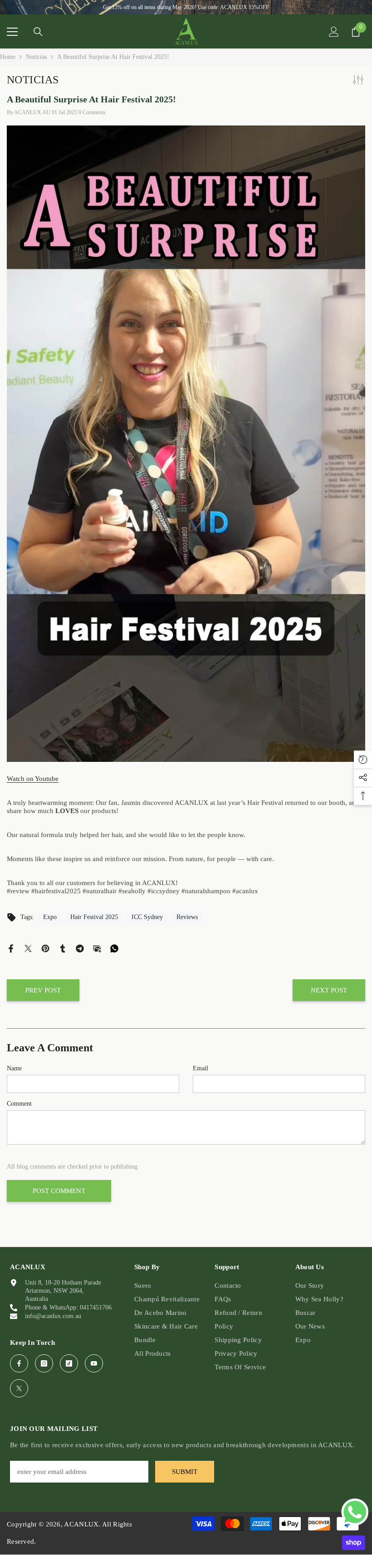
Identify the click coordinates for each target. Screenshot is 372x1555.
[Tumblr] (63, 947)
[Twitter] (28, 947)
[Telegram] (80, 947)
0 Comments (92, 112)
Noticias (36, 56)
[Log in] (334, 32)
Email (200, 1068)
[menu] (12, 31)
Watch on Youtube (33, 778)
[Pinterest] (45, 947)
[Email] (97, 947)
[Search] (38, 31)
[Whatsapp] (114, 947)
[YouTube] (94, 1363)
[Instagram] (44, 1363)
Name (14, 1068)
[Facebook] (11, 947)
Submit (184, 1471)
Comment (19, 1103)
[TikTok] (69, 1363)
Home (7, 56)
